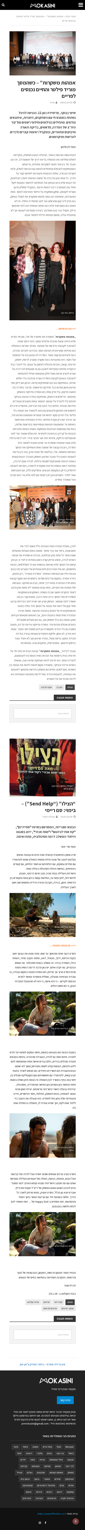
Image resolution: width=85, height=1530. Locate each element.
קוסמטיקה (28, 1485)
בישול (71, 1453)
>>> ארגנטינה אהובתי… (62, 945)
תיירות (39, 1492)
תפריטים (27, 1498)
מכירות (24, 1466)
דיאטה (29, 1453)
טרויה (42, 1459)
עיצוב (36, 1479)
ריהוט (59, 1492)
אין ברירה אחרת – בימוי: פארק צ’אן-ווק (42, 1364)
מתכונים (41, 1472)
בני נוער (60, 1453)
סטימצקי (69, 1479)
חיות (19, 1453)
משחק (71, 1472)
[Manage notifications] (76, 1521)
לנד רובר (69, 1466)
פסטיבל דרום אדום (46, 1485)
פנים (62, 1485)
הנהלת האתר (48, 816)
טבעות (70, 1459)
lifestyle (69, 1446)
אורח (52, 102)
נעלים (29, 1472)
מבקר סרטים (67, 1308)
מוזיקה (47, 1466)
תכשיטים (51, 1498)
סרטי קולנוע (33, 1302)
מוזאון (58, 1466)
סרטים (46, 1302)
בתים (49, 1453)
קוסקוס (70, 1492)
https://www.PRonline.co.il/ (51, 1513)
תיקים (28, 1492)
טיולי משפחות (56, 1459)
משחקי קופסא (56, 1472)
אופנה (35, 1446)
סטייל (19, 1472)
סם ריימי (58, 1302)
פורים (71, 1485)
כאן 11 (59, 687)
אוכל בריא (47, 1446)
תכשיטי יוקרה (67, 1498)
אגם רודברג (46, 687)
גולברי (39, 1453)
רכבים (49, 1492)
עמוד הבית (70, 16)
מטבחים (36, 1466)
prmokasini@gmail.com (35, 1423)
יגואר (32, 1459)
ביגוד (15, 1446)
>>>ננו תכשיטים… (66, 328)
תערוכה (39, 1498)
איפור (25, 1446)
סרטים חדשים (50, 1308)
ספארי (47, 1479)
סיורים (57, 1479)
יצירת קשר (65, 1400)
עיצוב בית (25, 1479)
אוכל (59, 1446)
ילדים (23, 1459)
